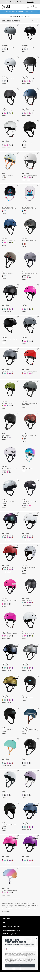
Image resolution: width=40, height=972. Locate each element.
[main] (20, 465)
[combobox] (8, 949)
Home (12, 16)
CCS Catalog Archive (10, 934)
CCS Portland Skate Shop (11, 926)
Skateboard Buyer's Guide (11, 930)
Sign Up (20, 966)
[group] (20, 2)
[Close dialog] (36, 938)
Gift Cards (6, 918)
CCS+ (5, 922)
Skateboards (19, 16)
